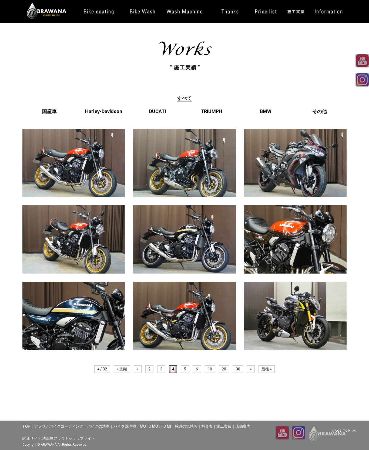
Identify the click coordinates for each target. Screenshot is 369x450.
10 (210, 369)
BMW (265, 111)
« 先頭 (122, 369)
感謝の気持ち (186, 426)
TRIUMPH (211, 111)
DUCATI (157, 111)
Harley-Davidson (103, 111)
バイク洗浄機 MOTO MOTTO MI (142, 426)
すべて (184, 98)
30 (238, 369)
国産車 (49, 111)
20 (224, 369)
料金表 (207, 426)
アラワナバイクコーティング (58, 426)
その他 (319, 111)
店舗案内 (242, 426)
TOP (26, 426)
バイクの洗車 (98, 426)
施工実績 (224, 426)
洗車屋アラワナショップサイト (68, 438)
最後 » (266, 369)
